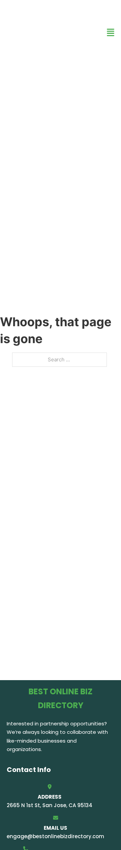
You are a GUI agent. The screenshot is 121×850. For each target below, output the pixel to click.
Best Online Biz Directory (40, 32)
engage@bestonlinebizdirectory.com (55, 836)
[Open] (110, 32)
